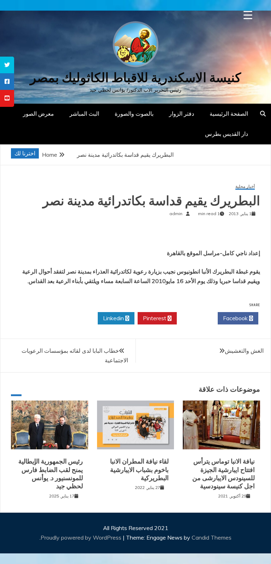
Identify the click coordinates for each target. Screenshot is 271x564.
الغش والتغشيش (244, 350)
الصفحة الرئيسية (229, 113)
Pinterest (155, 318)
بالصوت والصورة (134, 113)
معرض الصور (38, 113)
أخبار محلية (245, 186)
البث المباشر (84, 113)
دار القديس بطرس (226, 133)
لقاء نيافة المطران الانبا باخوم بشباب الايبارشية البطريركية (139, 469)
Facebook (236, 318)
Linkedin (114, 318)
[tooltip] (7, 65)
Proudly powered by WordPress (82, 537)
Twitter (195, 318)
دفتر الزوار (181, 113)
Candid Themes (211, 537)
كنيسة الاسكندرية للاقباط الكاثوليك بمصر (135, 78)
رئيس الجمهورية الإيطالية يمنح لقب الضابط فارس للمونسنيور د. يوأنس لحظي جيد (50, 473)
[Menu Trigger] (248, 15)
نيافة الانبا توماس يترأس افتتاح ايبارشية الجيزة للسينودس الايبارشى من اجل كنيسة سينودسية (223, 473)
